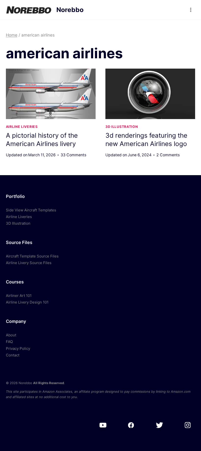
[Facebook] (131, 425)
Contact (12, 355)
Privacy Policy (18, 348)
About (11, 335)
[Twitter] (159, 425)
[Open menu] (190, 9)
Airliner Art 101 (19, 295)
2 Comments (168, 155)
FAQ (9, 341)
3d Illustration (121, 127)
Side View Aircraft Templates (31, 210)
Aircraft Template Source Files (32, 256)
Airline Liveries (22, 127)
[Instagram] (187, 425)
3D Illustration (18, 223)
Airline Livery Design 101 (27, 302)
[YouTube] (103, 425)
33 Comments (73, 155)
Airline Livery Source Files (28, 262)
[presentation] (51, 94)
